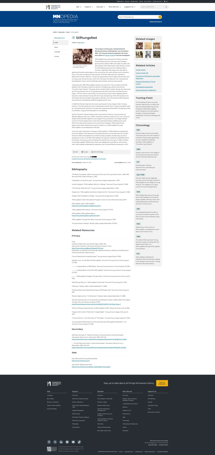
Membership (134, 1)
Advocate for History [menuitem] (154, 412)
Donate (127, 1)
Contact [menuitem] (56, 56)
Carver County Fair (142, 73)
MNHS (55, 32)
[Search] (166, 7)
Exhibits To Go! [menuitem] (127, 410)
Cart (166, 1)
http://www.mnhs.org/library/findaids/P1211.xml (87, 248)
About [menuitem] (56, 47)
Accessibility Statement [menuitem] (162, 451)
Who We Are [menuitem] (127, 391)
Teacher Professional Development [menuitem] (103, 409)
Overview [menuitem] (75, 395)
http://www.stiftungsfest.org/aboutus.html (86, 206)
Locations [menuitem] (50, 395)
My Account (158, 1)
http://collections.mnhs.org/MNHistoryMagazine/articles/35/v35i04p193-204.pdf (99, 347)
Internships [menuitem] (126, 420)
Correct (86, 152)
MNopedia (61, 32)
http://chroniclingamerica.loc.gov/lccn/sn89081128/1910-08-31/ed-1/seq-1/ (96, 304)
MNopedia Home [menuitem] (59, 38)
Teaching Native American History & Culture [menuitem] (105, 419)
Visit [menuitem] (48, 391)
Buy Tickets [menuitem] (50, 398)
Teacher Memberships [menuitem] (103, 427)
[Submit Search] (160, 17)
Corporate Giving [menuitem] (153, 405)
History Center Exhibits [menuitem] (53, 405)
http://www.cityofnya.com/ (81, 361)
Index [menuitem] (56, 42)
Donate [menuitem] (150, 402)
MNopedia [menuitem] (75, 424)
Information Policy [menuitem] (129, 451)
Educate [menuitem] (100, 391)
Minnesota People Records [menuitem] (80, 398)
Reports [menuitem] (125, 407)
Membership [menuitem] (151, 398)
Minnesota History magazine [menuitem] (80, 417)
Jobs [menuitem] (124, 417)
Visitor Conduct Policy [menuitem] (150, 451)
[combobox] (140, 17)
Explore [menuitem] (75, 391)
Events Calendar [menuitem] (52, 409)
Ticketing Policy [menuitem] (139, 451)
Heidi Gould (80, 42)
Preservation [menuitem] (76, 427)
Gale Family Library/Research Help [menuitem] (80, 406)
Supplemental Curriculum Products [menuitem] (104, 414)
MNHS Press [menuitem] (76, 414)
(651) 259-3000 (152, 445)
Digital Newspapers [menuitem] (78, 410)
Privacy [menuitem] (121, 451)
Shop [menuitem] (149, 409)
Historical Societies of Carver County (145, 83)
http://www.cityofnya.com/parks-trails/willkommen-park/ (91, 367)
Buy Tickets (147, 1)
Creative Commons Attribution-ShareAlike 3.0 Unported (89, 159)
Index (68, 32)
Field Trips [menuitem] (100, 424)
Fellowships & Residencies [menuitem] (130, 424)
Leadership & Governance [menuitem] (130, 404)
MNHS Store (120, 1)
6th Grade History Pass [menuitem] (104, 430)
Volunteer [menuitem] (125, 430)
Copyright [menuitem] (57, 52)
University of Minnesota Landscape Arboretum (148, 77)
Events (141, 1)
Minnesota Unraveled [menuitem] (78, 420)
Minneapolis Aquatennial (144, 87)
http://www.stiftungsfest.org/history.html (86, 215)
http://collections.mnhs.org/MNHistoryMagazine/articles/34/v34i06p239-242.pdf (99, 339)
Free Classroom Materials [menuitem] (104, 398)
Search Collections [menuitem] (77, 402)
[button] (78, 7)
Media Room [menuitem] (126, 414)
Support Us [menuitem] (152, 391)
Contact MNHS (163, 445)
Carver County (110, 55)
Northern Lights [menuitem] (102, 402)
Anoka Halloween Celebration (146, 90)
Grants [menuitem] (124, 427)
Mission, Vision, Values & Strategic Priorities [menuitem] (130, 399)
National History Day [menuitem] (103, 405)
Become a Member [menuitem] (53, 402)
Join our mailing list (162, 383)
